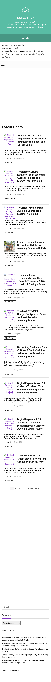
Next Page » (35, 488)
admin (9, 158)
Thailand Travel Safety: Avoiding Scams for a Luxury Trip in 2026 (30, 210)
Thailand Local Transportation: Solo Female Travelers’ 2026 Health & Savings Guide (24, 661)
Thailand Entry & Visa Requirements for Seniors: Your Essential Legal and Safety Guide (24, 639)
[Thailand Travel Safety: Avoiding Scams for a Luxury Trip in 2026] (9, 207)
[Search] (47, 64)
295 (27, 488)
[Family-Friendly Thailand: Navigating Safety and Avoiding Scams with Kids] (9, 242)
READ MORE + (10, 162)
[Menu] (3, 64)
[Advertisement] (25, 94)
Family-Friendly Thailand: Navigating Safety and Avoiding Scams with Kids (31, 245)
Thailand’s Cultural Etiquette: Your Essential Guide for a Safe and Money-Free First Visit (24, 644)
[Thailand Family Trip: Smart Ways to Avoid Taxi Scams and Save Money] (9, 455)
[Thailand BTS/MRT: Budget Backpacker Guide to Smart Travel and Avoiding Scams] (9, 311)
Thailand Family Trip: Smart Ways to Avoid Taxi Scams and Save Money (31, 458)
